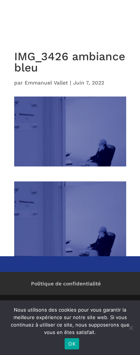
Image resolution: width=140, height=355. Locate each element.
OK (71, 344)
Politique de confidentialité (66, 284)
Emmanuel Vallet (46, 83)
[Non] (130, 327)
